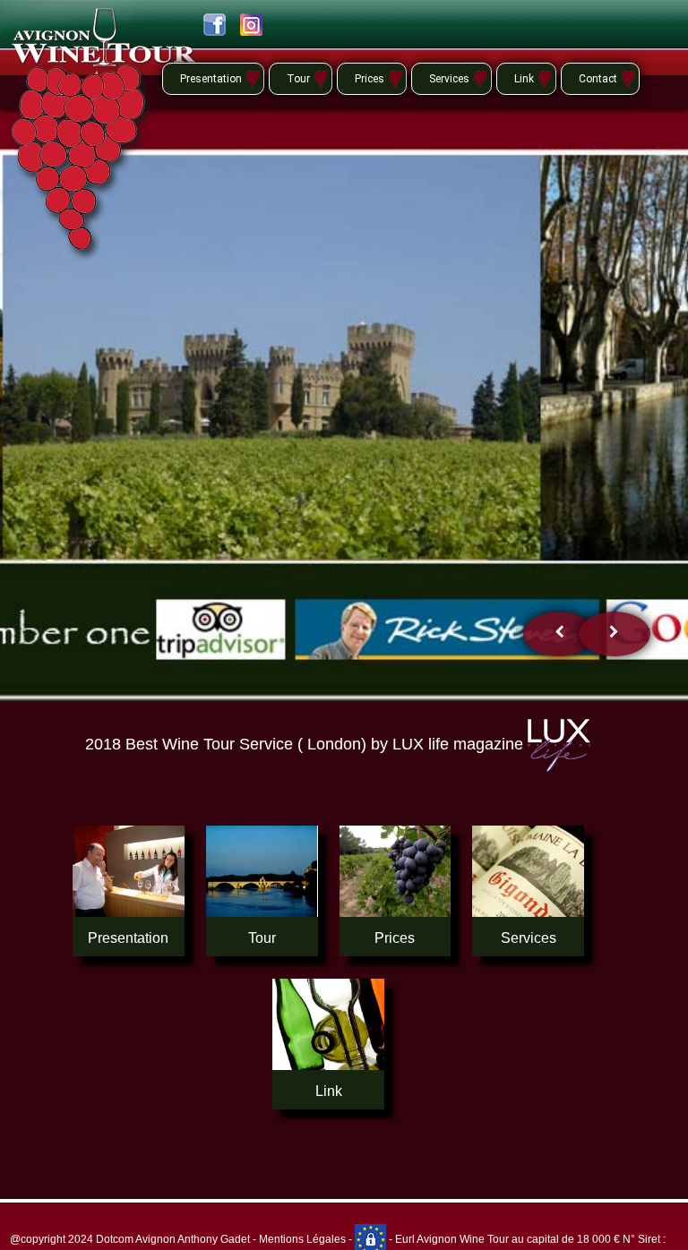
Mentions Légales (302, 1239)
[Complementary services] (528, 871)
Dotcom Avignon (136, 1239)
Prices (369, 79)
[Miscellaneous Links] (328, 1024)
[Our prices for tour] (396, 871)
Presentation (211, 79)
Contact (598, 79)
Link (524, 79)
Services (449, 79)
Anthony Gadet (213, 1239)
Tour (298, 79)
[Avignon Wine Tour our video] (129, 871)
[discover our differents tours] (262, 871)
